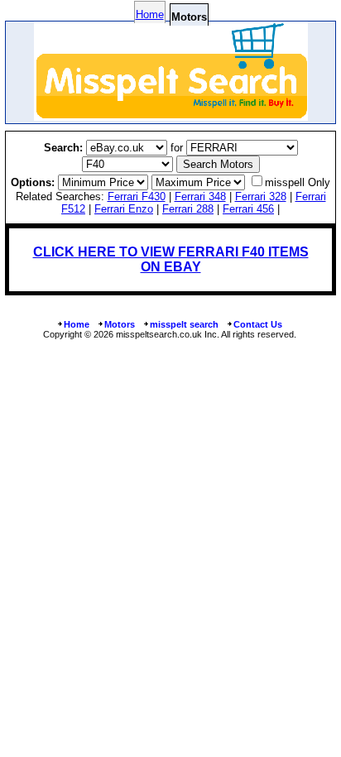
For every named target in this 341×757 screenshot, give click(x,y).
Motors (119, 324)
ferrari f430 (137, 196)
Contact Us (257, 324)
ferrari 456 (248, 209)
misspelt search (184, 324)
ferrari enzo (123, 209)
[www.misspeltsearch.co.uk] (171, 116)
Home (150, 14)
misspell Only (297, 182)
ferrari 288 (188, 209)
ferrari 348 (200, 196)
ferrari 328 (260, 196)
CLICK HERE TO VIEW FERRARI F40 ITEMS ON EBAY (171, 259)
